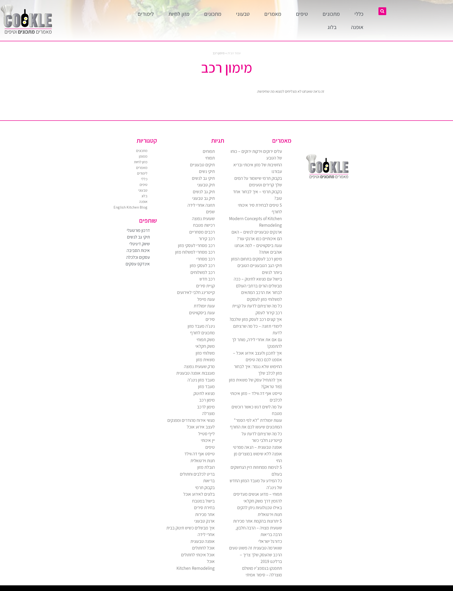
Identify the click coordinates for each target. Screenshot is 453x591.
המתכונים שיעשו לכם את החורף (256, 427)
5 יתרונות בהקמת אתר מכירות (257, 521)
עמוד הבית (234, 53)
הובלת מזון (206, 467)
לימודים (146, 13)
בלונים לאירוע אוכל (199, 494)
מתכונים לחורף (202, 332)
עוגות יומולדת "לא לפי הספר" (258, 420)
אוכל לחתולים (203, 548)
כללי (358, 13)
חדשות (379, 589)
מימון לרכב (206, 407)
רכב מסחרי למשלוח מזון (195, 252)
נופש (346, 589)
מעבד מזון (206, 386)
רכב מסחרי (205, 259)
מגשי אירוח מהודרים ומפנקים (191, 420)
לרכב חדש (409, 589)
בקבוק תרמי (205, 487)
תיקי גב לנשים (203, 178)
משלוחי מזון (205, 353)
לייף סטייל (206, 433)
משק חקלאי (205, 346)
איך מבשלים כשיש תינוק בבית (190, 528)
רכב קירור (207, 238)
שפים (210, 211)
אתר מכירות (205, 514)
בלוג (331, 27)
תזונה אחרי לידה (201, 205)
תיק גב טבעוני (203, 198)
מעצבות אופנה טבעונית (195, 373)
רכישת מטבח (204, 225)
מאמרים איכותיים (429, 589)
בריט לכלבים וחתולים (197, 474)
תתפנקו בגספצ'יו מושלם (262, 568)
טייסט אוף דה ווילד (199, 454)
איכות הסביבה (374, 589)
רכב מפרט (392, 589)
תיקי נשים (207, 171)
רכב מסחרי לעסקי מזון (196, 245)
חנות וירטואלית (202, 460)
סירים (210, 319)
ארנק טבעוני (204, 521)
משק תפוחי (206, 339)
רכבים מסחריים (202, 232)
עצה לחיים (355, 589)
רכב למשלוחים (202, 272)
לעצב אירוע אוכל (201, 427)
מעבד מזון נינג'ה (201, 380)
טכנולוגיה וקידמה (404, 589)
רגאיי (367, 589)
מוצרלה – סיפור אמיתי (264, 575)
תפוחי (210, 158)
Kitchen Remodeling (195, 568)
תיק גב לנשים (204, 191)
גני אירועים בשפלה (397, 589)
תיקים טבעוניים (202, 165)
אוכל (211, 561)
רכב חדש (207, 279)
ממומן (143, 156)
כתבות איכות (413, 589)
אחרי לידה (206, 534)
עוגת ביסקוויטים (202, 312)
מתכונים (331, 13)
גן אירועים (342, 589)
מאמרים (272, 13)
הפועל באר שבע (450, 589)
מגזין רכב (439, 589)
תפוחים (209, 151)
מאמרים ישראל (387, 589)
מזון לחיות (178, 13)
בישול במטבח (203, 501)
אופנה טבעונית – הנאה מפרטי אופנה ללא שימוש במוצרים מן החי (257, 453)
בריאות (209, 480)
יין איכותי (208, 440)
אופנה (357, 27)
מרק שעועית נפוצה (199, 366)
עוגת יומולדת (204, 306)
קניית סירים (205, 286)
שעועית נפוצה (203, 218)
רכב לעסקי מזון (202, 265)
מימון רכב (207, 400)
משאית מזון (205, 359)
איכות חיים (435, 589)
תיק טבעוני (206, 185)
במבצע (370, 589)
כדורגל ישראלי (270, 541)
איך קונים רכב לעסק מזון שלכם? (255, 319)
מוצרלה (208, 413)
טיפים (302, 13)
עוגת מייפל (206, 299)
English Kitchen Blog (130, 207)
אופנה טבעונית (202, 541)
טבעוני (243, 13)
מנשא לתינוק (204, 393)
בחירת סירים (204, 507)
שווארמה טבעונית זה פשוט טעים (255, 548)
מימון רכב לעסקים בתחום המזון (256, 259)
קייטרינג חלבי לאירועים (196, 292)
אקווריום (364, 589)
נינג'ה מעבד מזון (201, 326)
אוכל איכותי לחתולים (198, 554)
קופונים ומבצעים (444, 589)
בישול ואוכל (424, 589)
